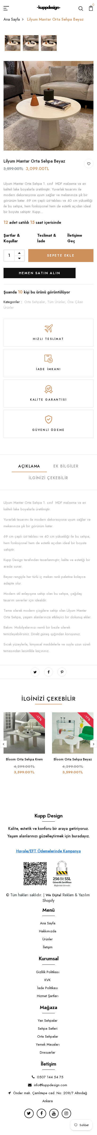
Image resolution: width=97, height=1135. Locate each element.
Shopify (48, 900)
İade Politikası (47, 988)
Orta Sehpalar (47, 1036)
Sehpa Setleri (47, 1028)
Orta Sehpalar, (35, 301)
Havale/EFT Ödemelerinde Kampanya (48, 851)
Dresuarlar (47, 1052)
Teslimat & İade (46, 238)
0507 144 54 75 (50, 1077)
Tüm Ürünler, (57, 301)
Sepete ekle (61, 255)
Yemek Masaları (48, 1044)
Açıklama (29, 466)
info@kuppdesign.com (50, 1085)
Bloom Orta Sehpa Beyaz (73, 759)
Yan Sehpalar (47, 1020)
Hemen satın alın (40, 273)
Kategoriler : (13, 301)
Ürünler (47, 939)
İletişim (48, 947)
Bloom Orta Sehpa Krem (24, 759)
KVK (47, 980)
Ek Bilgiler (66, 466)
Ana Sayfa (12, 19)
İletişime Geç (74, 238)
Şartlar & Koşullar (12, 238)
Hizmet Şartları (47, 995)
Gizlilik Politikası (47, 972)
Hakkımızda (47, 931)
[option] (13, 43)
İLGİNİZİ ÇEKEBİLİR (48, 478)
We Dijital (53, 895)
